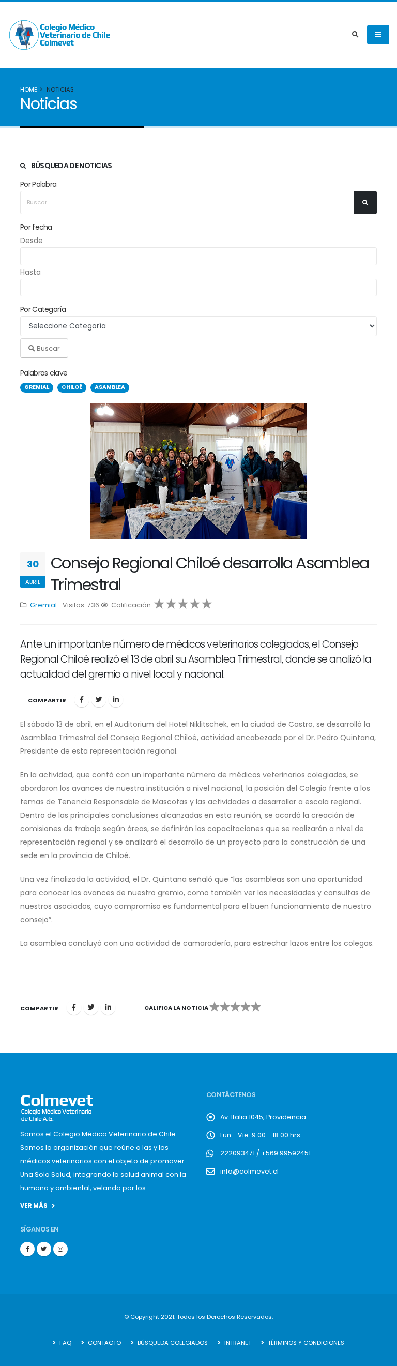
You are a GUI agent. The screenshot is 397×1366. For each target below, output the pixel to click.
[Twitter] (98, 700)
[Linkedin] (116, 700)
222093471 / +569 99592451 (265, 1153)
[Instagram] (60, 1249)
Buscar (47, 348)
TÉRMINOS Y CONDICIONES (305, 1343)
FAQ (64, 1343)
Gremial (43, 605)
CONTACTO (103, 1343)
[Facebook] (81, 700)
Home (28, 89)
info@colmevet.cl (249, 1171)
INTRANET (237, 1343)
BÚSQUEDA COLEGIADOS (172, 1343)
